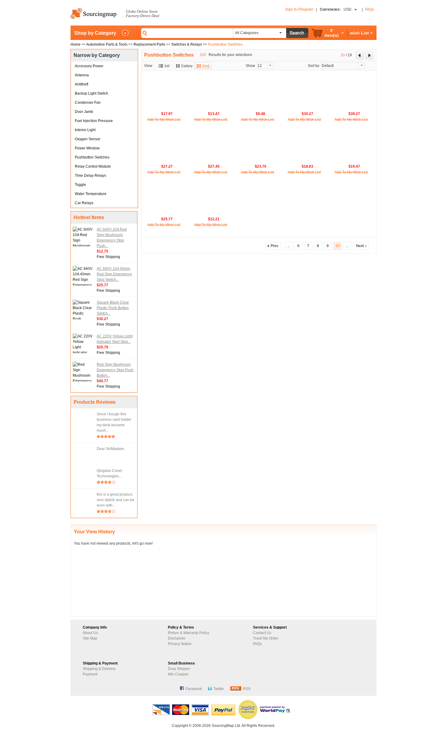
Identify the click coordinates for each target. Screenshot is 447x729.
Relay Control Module (93, 166)
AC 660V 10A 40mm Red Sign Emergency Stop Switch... (114, 274)
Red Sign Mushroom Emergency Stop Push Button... (115, 370)
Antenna (82, 75)
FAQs (369, 9)
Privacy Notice (180, 644)
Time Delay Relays (90, 175)
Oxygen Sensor (87, 139)
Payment (90, 674)
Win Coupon (178, 674)
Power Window (87, 148)
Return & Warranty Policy (188, 633)
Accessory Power (89, 66)
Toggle (80, 185)
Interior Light (85, 130)
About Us (90, 633)
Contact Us (262, 633)
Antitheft (81, 84)
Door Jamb (84, 112)
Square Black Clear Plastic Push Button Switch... (113, 308)
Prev (273, 246)
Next (361, 246)
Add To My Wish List (163, 119)
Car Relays (84, 203)
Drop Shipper (179, 669)
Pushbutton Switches (92, 157)
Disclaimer (176, 638)
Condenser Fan (88, 102)
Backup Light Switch (91, 93)
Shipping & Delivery (99, 669)
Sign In (291, 9)
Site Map (90, 638)
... (288, 246)
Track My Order (265, 638)
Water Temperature (90, 194)
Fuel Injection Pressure (94, 121)
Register (307, 9)
